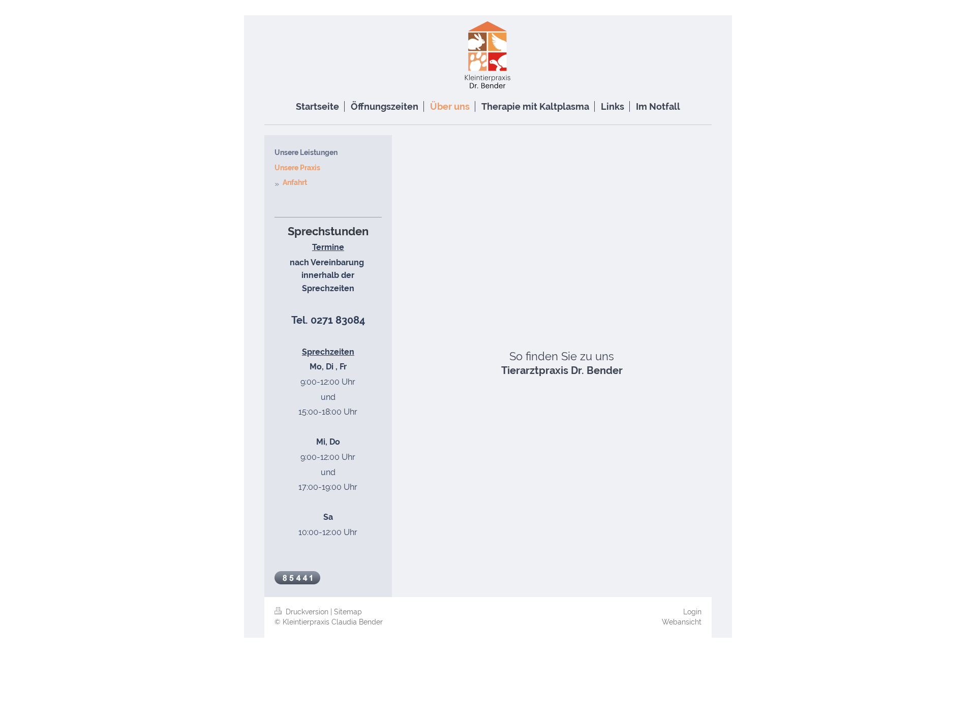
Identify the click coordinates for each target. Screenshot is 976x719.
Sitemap (348, 612)
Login (692, 612)
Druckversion (307, 612)
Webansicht (682, 622)
